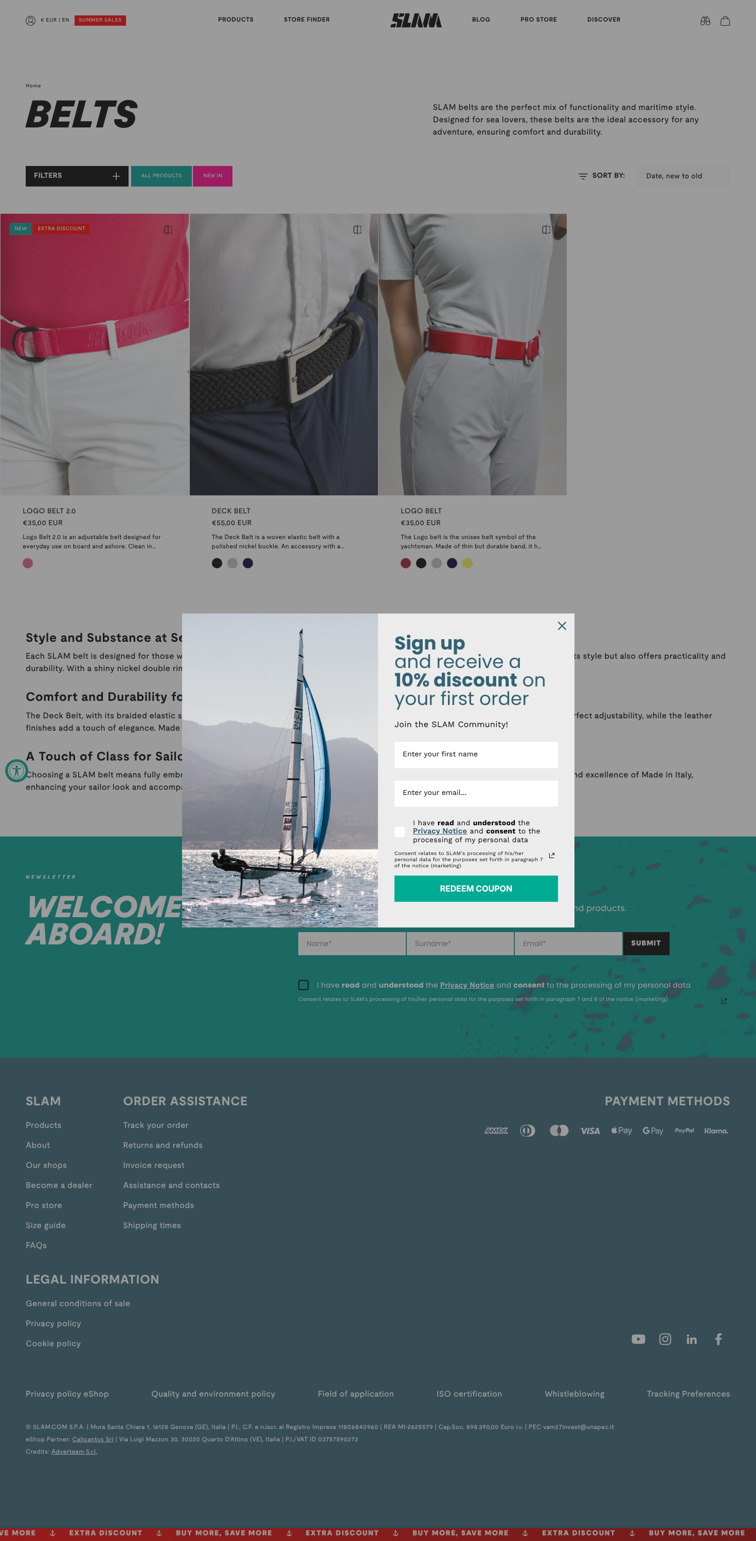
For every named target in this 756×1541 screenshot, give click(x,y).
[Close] (562, 626)
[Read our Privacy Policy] (552, 855)
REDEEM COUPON (476, 888)
